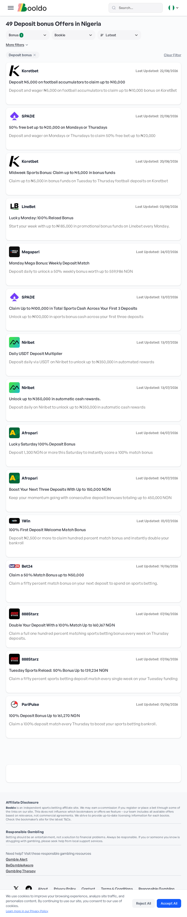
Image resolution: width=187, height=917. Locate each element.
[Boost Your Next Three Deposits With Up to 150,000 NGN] (93, 491)
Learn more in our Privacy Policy (27, 911)
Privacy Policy (65, 888)
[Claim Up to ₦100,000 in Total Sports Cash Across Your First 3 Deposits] (93, 310)
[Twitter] (16, 888)
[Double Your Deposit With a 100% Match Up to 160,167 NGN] (93, 626)
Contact (88, 888)
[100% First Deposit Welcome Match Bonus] (93, 536)
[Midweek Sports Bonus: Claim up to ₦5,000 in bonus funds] (93, 174)
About (43, 888)
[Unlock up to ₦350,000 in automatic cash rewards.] (93, 400)
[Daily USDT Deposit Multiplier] (93, 355)
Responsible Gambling (157, 888)
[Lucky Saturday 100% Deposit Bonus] (93, 445)
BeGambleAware (19, 865)
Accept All (169, 903)
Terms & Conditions (117, 888)
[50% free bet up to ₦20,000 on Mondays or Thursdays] (93, 129)
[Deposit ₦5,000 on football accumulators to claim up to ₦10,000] (93, 83)
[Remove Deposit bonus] (35, 55)
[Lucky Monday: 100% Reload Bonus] (93, 219)
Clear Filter (172, 55)
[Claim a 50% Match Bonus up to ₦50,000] (93, 581)
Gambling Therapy (21, 871)
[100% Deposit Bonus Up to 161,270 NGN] (93, 717)
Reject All (143, 903)
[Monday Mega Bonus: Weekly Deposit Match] (93, 264)
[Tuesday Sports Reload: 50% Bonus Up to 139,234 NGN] (93, 672)
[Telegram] (28, 888)
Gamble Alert (17, 859)
